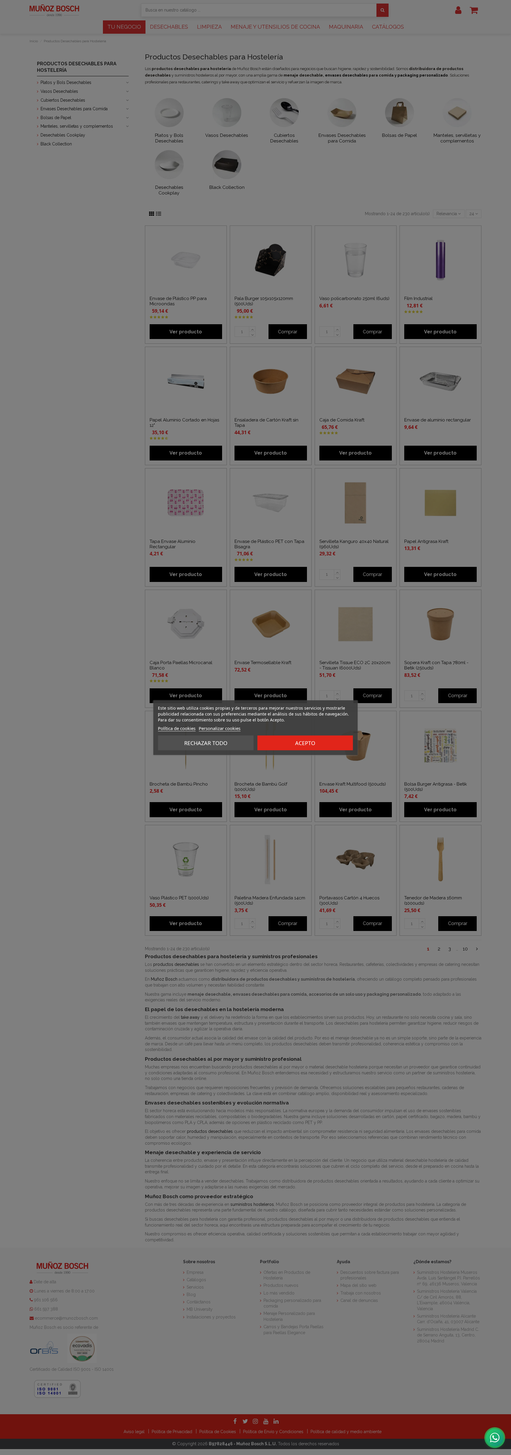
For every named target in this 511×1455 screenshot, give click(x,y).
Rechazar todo (205, 742)
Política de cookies (176, 728)
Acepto (305, 742)
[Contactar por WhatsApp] (495, 1437)
